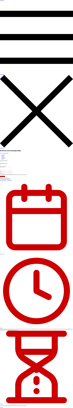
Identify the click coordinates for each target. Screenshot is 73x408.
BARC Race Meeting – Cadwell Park (6, 180)
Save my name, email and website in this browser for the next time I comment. (14, 174)
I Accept (1, 407)
